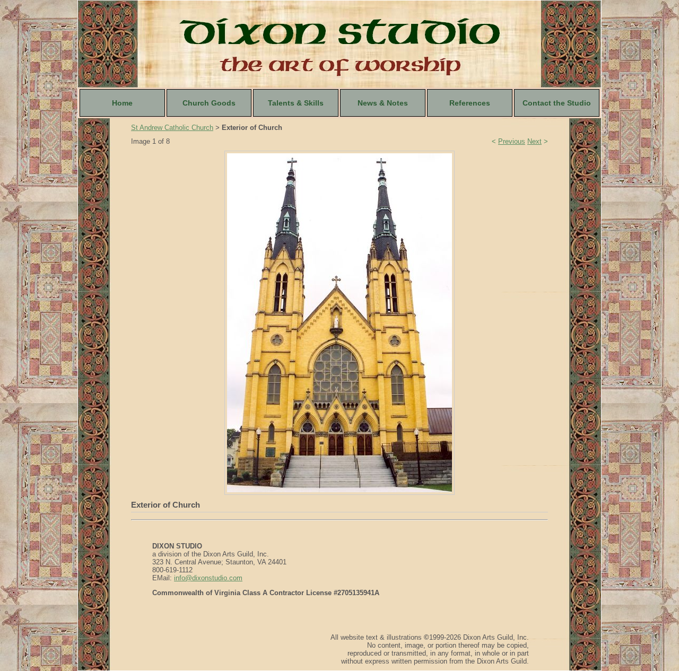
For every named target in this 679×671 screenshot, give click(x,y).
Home (122, 103)
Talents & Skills (296, 103)
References (469, 103)
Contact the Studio (557, 103)
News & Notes (383, 103)
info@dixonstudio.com (208, 578)
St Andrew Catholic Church (172, 128)
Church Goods (209, 103)
